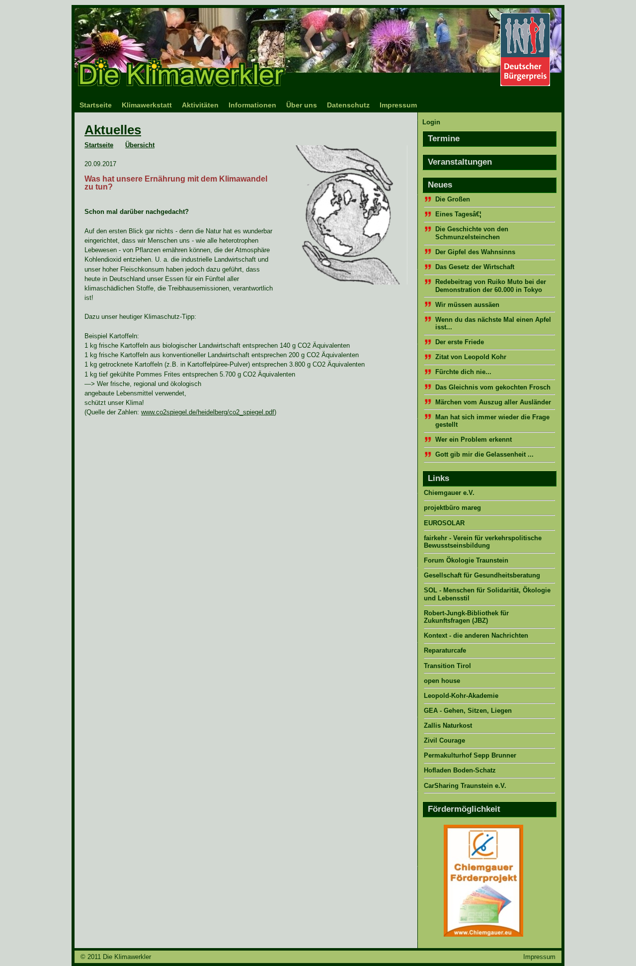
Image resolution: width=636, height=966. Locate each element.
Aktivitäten (200, 105)
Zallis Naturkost (448, 725)
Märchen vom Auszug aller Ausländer (493, 402)
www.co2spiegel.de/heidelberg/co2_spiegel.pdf (207, 412)
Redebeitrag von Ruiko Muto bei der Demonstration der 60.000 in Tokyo (490, 285)
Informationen (252, 105)
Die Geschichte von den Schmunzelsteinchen (471, 232)
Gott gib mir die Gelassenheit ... (484, 454)
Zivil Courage (444, 740)
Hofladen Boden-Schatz (460, 770)
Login (431, 122)
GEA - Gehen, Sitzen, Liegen (468, 710)
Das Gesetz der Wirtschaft (474, 267)
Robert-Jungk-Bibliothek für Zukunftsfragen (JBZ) (466, 616)
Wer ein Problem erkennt (473, 439)
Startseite (96, 105)
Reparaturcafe (445, 650)
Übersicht (140, 145)
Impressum (398, 105)
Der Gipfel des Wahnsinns (475, 252)
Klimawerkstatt (147, 105)
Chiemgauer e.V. (449, 492)
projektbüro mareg (452, 507)
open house (442, 680)
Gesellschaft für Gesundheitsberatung (482, 575)
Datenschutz (348, 105)
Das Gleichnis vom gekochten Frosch (493, 387)
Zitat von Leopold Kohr (470, 357)
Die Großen (452, 199)
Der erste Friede (459, 342)
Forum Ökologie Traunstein (466, 560)
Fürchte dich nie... (463, 372)
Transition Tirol (447, 666)
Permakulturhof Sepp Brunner (470, 755)
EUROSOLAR (444, 523)
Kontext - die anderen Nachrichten (476, 635)
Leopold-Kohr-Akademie (461, 695)
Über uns (301, 105)
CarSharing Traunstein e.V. (465, 785)
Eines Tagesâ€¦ (458, 214)
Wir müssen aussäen (467, 304)
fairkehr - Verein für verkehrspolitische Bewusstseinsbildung (483, 541)
